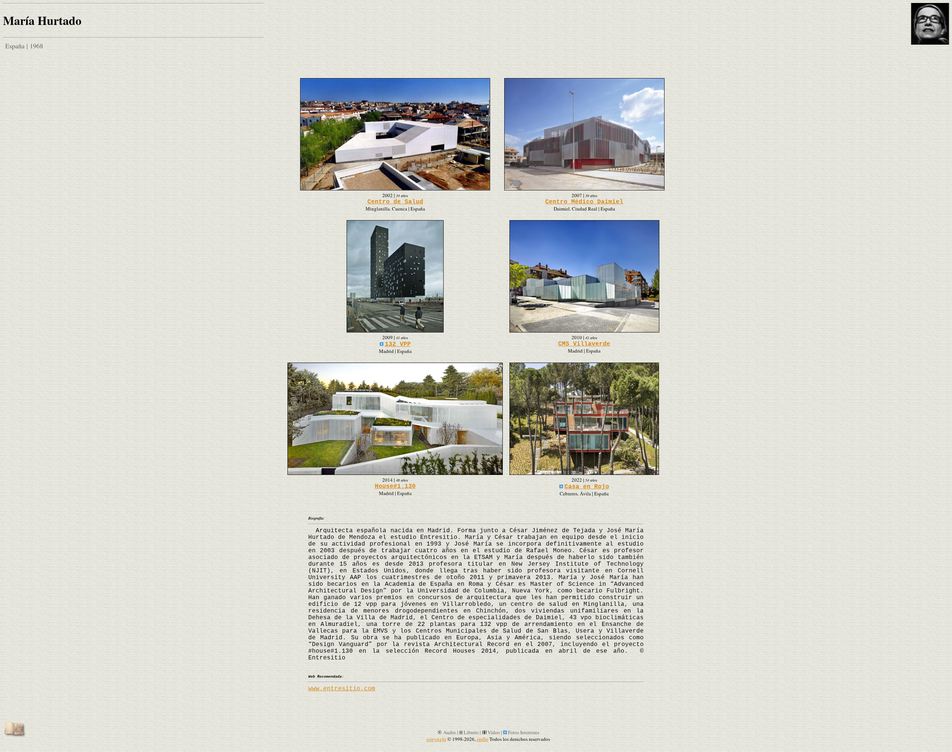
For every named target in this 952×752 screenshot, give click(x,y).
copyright (436, 739)
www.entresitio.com (341, 688)
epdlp (482, 739)
